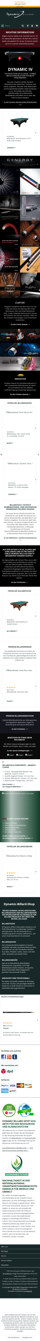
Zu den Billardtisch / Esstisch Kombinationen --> (20, 539)
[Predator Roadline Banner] (20, 364)
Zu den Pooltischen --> (19, 582)
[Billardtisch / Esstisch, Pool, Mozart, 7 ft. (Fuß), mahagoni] (20, 469)
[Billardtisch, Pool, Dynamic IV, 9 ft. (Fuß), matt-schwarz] (19, 122)
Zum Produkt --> (8, 784)
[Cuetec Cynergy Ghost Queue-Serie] (10, 208)
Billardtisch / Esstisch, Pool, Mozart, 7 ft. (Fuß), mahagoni (18, 486)
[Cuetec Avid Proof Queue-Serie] (10, 286)
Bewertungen (20, 6)
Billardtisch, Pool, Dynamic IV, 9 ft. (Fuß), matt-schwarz (19, 139)
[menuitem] (5, 26)
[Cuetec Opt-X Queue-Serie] (10, 182)
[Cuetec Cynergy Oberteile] (20, 162)
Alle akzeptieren (13, 1337)
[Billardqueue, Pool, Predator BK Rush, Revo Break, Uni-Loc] (20, 350)
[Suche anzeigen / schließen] (23, 26)
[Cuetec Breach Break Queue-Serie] (10, 260)
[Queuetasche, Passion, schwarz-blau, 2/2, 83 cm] (19, 861)
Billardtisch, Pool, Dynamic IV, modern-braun (17, 623)
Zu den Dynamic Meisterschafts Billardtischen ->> (20, 103)
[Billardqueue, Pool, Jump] (20, 336)
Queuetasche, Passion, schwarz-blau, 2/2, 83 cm (18, 878)
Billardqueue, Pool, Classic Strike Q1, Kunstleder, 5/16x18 (18, 435)
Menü (7, 25)
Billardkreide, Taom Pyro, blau (17, 692)
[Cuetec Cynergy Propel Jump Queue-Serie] (10, 234)
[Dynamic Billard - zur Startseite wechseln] (20, 15)
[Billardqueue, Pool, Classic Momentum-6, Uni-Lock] (18, 1012)
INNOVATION (20, 379)
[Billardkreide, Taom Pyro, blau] (19, 676)
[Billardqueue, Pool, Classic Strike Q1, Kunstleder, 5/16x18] (19, 418)
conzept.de (28, 1291)
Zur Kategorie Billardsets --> (12, 787)
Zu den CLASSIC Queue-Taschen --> (15, 836)
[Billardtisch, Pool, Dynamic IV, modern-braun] (19, 606)
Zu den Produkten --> (20, 729)
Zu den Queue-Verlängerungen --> (19, 751)
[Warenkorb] (37, 26)
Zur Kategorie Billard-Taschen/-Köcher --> (17, 838)
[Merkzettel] (28, 26)
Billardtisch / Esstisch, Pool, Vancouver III (20, 454)
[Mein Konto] (32, 26)
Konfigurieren (27, 1337)
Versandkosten (7, 1273)
